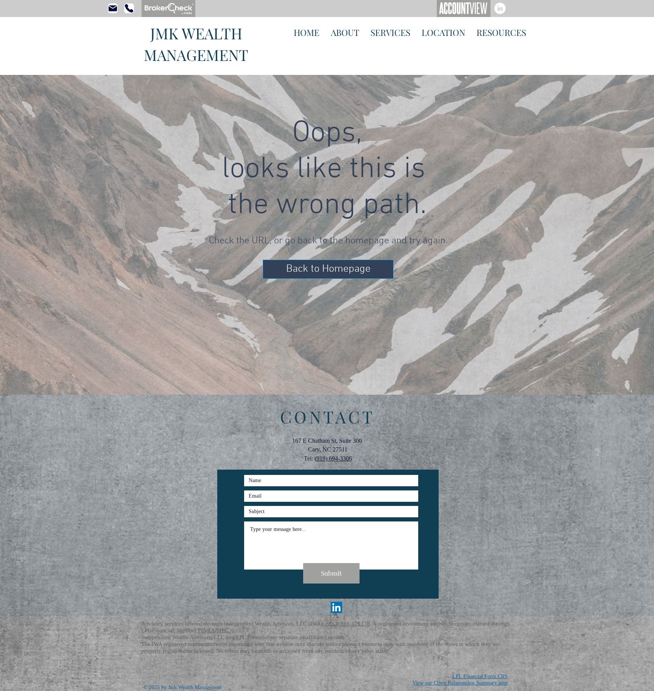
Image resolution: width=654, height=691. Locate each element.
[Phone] (129, 8)
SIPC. (223, 630)
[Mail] (113, 8)
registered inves (396, 624)
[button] (328, 269)
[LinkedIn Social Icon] (336, 607)
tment (422, 624)
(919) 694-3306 (333, 458)
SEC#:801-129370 (348, 624)
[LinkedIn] (500, 8)
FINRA (206, 630)
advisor (438, 624)
